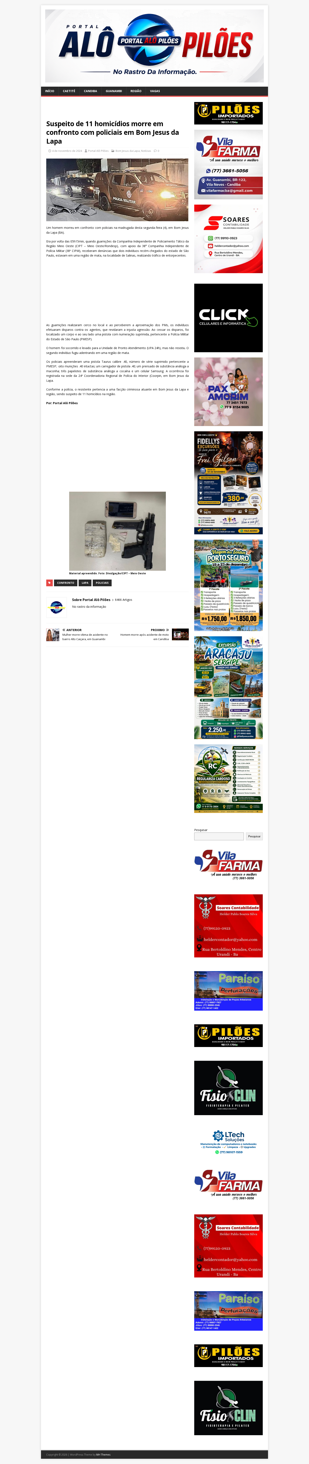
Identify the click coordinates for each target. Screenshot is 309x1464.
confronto (65, 583)
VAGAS (155, 91)
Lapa (85, 583)
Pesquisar (200, 830)
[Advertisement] (117, 110)
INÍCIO (49, 91)
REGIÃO (136, 91)
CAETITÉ (69, 91)
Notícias (146, 151)
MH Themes (103, 1454)
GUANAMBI (114, 91)
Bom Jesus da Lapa (128, 151)
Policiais (102, 583)
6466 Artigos (123, 600)
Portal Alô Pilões (98, 151)
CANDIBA (90, 91)
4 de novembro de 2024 (67, 151)
